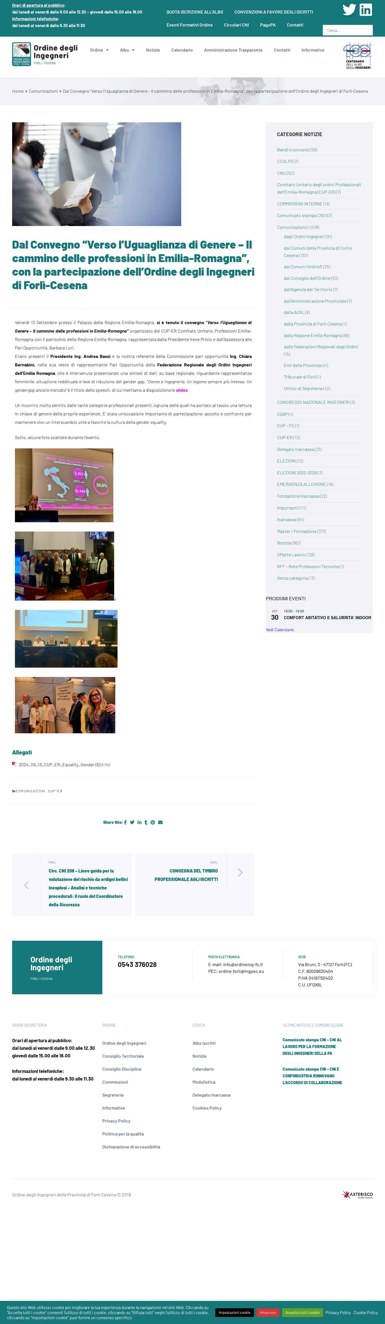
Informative (313, 49)
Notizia (284, 542)
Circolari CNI (236, 24)
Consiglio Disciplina (121, 1068)
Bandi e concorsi (293, 149)
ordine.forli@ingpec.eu (241, 971)
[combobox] (348, 30)
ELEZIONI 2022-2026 (297, 472)
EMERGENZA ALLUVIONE (301, 484)
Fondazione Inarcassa (298, 496)
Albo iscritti (204, 1043)
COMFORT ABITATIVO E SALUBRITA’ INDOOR (327, 617)
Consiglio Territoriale (123, 1056)
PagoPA (268, 24)
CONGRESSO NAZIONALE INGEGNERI (313, 402)
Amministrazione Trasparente (233, 49)
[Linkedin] (366, 10)
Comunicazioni (31, 791)
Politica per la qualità (123, 1133)
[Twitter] (349, 10)
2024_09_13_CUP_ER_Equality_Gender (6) (59, 764)
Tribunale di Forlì (300, 376)
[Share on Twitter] (132, 822)
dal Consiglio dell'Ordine (307, 278)
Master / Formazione (297, 531)
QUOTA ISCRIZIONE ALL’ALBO (195, 11)
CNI (280, 173)
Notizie (153, 49)
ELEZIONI (286, 460)
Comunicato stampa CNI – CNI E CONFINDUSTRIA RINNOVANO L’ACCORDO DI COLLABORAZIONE (312, 1076)
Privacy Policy (116, 1120)
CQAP (282, 414)
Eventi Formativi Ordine (190, 24)
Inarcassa (286, 519)
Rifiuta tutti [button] (268, 1312)
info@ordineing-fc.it (243, 964)
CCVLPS (285, 161)
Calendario (182, 49)
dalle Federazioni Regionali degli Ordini (321, 346)
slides (182, 390)
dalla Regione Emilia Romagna (313, 335)
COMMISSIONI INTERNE (299, 203)
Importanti (287, 507)
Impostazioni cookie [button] (235, 1312)
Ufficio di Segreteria (303, 388)
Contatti (295, 24)
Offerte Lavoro (291, 554)
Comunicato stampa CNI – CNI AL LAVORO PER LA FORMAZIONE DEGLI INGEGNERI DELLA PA (312, 1046)
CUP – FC (285, 425)
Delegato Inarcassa (295, 449)
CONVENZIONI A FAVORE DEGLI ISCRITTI (273, 11)
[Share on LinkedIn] (140, 822)
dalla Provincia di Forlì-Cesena (313, 323)
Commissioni (115, 1081)
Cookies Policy (207, 1107)
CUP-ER (55, 791)
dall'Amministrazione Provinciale (315, 301)
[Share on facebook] (126, 822)
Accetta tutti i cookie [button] (303, 1312)
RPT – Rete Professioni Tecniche (308, 566)
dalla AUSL (294, 312)
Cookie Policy (366, 1312)
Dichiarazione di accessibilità (131, 1146)
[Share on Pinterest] (153, 822)
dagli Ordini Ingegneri (304, 236)
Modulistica (204, 1081)
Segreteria (112, 1094)
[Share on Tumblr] (146, 822)
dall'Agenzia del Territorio (308, 289)
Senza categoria (292, 578)
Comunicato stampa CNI (300, 215)
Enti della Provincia (302, 365)
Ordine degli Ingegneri (124, 1043)
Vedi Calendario (280, 629)
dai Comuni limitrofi (303, 266)
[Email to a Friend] (160, 822)
